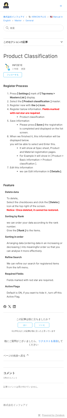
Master (18, 20)
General (30, 20)
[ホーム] (6, 7)
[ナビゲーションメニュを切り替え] (61, 5)
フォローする (13, 74)
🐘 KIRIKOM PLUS (37, 16)
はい (25, 325)
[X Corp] (9, 306)
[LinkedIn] (14, 306)
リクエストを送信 (48, 341)
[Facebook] (4, 306)
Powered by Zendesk (53, 415)
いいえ (42, 325)
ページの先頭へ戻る (14, 355)
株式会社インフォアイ (14, 16)
